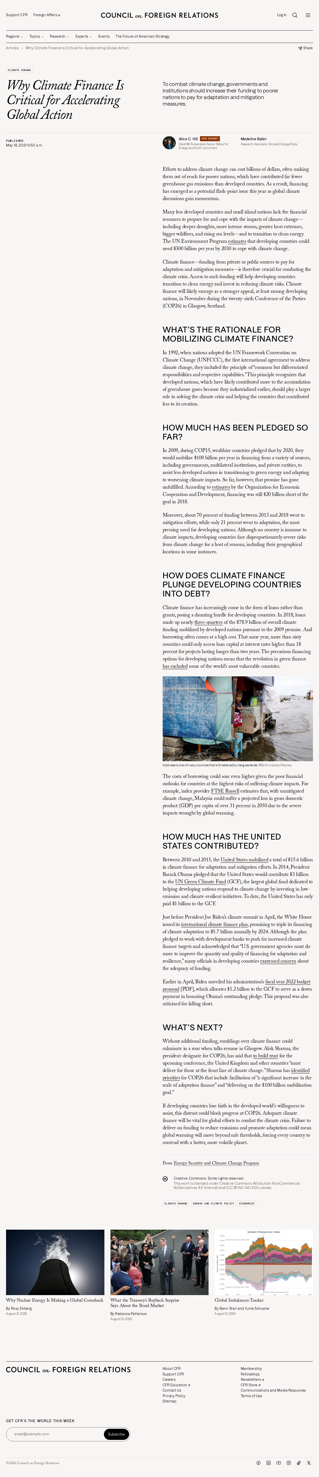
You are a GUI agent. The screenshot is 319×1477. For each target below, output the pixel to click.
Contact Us (172, 1390)
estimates (237, 241)
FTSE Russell (225, 791)
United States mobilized (244, 860)
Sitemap (170, 1401)
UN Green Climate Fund (200, 882)
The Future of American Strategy (142, 36)
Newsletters (251, 1379)
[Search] (295, 15)
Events (103, 36)
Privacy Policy (174, 1396)
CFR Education (175, 1385)
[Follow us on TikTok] (299, 1463)
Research (57, 36)
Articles (12, 48)
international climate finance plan (214, 924)
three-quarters (208, 622)
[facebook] (258, 1463)
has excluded (175, 666)
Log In (282, 15)
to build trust (265, 1056)
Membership (251, 1368)
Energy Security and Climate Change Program (216, 1163)
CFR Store (249, 1385)
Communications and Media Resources (273, 1390)
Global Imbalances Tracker (239, 1300)
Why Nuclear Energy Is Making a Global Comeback (54, 1300)
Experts (82, 36)
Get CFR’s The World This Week (40, 1421)
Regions (12, 36)
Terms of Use (251, 1396)
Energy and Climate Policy (213, 1203)
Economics (246, 1203)
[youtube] (279, 1463)
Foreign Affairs (45, 15)
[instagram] (289, 1463)
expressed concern (278, 961)
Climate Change (19, 70)
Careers (169, 1379)
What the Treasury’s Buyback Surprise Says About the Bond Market (145, 1303)
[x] (309, 1463)
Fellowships (250, 1374)
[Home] (159, 15)
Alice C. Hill (188, 139)
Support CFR (16, 15)
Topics (35, 36)
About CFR (172, 1368)
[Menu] (308, 15)
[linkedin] (269, 1463)
